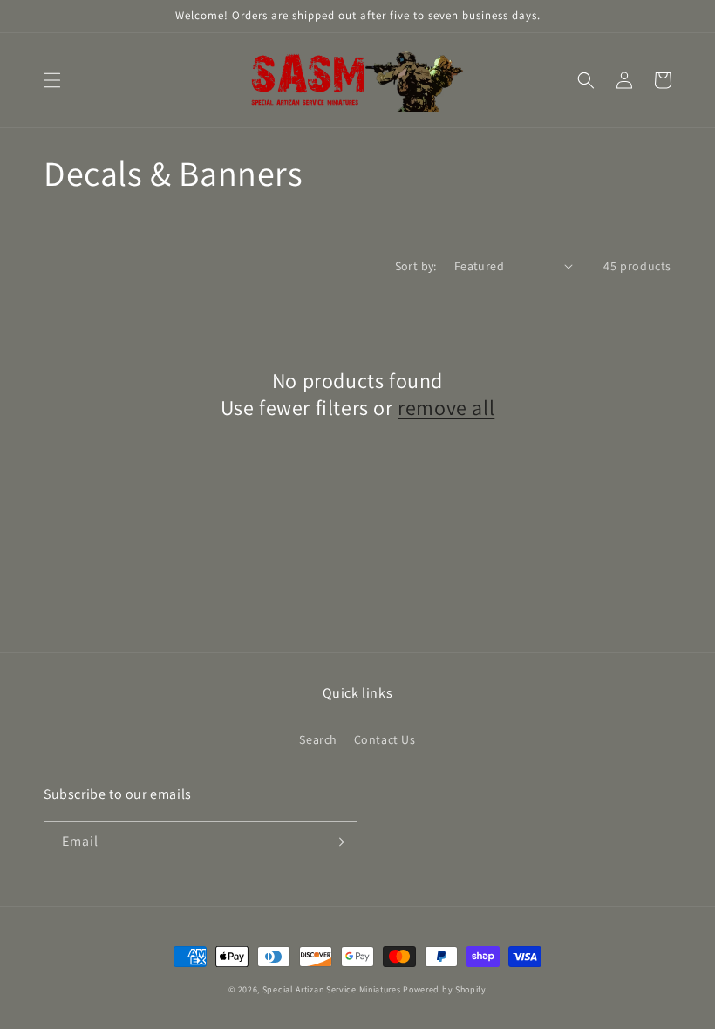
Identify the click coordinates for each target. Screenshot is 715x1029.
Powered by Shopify (445, 989)
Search (318, 739)
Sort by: (416, 266)
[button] (52, 80)
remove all (446, 407)
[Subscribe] (337, 841)
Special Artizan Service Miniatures (331, 989)
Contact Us (385, 739)
